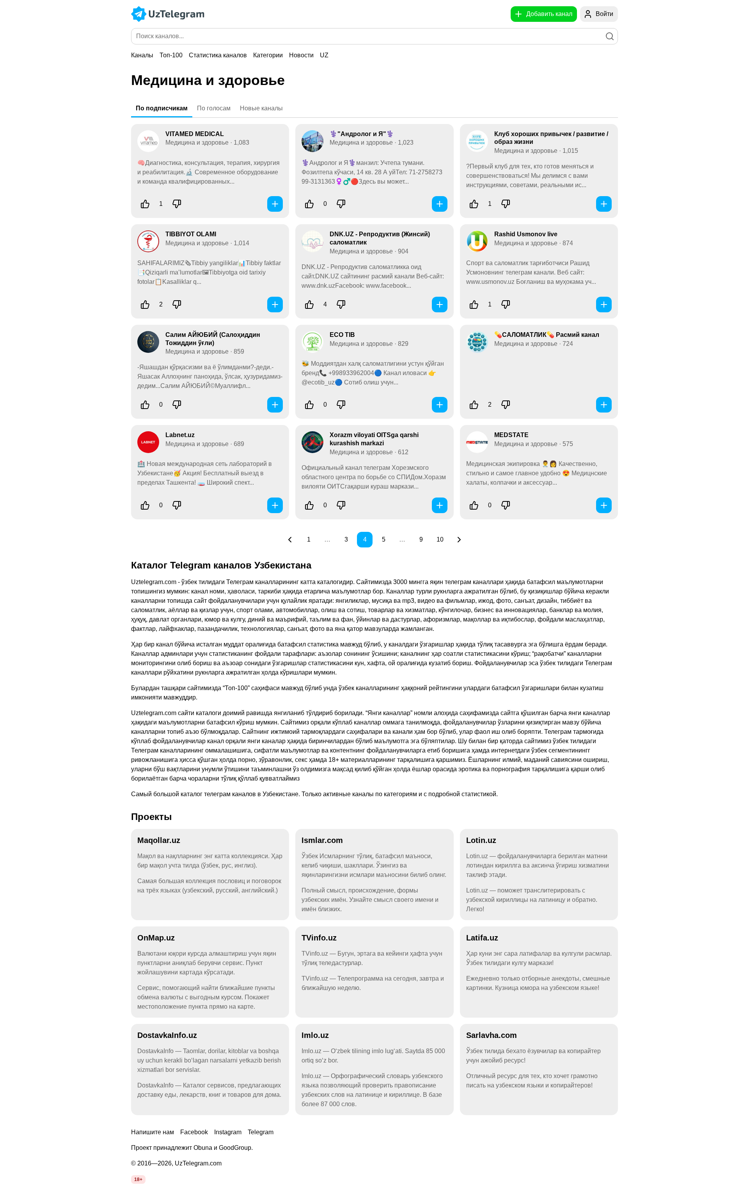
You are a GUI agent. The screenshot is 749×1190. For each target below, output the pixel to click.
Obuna (202, 1147)
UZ (324, 55)
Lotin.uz (481, 840)
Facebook (194, 1132)
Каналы (142, 55)
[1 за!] (145, 204)
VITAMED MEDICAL (194, 134)
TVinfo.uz (319, 937)
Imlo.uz (315, 1035)
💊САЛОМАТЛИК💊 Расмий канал (546, 334)
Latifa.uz (482, 937)
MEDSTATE (511, 435)
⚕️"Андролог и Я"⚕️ (362, 134)
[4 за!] (309, 304)
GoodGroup (235, 1147)
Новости (301, 55)
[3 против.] (505, 204)
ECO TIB (342, 334)
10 (440, 539)
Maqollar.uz (158, 840)
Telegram (260, 1132)
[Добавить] (275, 204)
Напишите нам (152, 1132)
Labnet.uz (180, 435)
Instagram (227, 1132)
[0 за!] (309, 204)
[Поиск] (610, 36)
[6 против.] (341, 304)
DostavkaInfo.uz (167, 1035)
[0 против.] (341, 204)
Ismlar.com (322, 840)
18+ (138, 1179)
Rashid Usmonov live (525, 234)
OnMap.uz (156, 937)
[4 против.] (177, 204)
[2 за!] (145, 304)
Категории (268, 55)
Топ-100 (171, 55)
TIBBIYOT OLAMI (190, 234)
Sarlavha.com (491, 1035)
